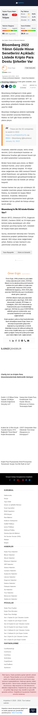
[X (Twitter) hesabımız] (7, 711)
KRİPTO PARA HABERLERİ (11, 17)
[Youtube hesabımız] (15, 711)
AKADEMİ (6, 29)
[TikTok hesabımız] (19, 711)
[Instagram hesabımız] (11, 711)
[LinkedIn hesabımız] (26, 711)
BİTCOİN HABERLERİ (9, 21)
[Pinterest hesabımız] (22, 711)
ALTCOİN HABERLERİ (10, 25)
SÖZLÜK (5, 33)
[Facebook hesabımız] (4, 711)
